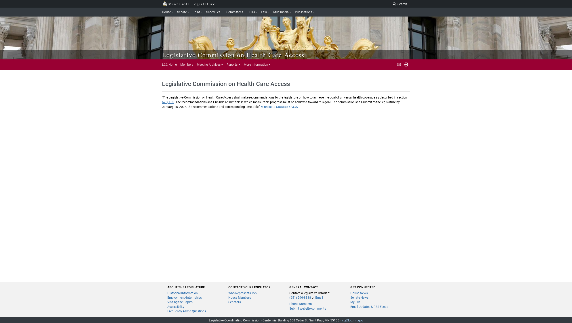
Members (186, 64)
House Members (239, 297)
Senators (234, 302)
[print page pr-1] (406, 64)
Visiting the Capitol (180, 302)
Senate (182, 12)
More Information (256, 64)
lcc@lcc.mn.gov (352, 320)
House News (359, 293)
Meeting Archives (209, 64)
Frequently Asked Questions (186, 311)
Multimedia (281, 12)
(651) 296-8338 (300, 297)
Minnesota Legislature (191, 3)
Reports (232, 64)
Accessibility (175, 306)
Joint (196, 12)
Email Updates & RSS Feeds (369, 306)
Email (319, 297)
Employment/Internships (184, 297)
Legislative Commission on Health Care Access (233, 54)
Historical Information (182, 293)
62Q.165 (168, 102)
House (166, 12)
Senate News (359, 297)
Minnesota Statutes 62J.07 (280, 107)
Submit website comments (307, 308)
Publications (303, 12)
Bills (252, 12)
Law (264, 12)
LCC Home (169, 64)
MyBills (355, 302)
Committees (234, 12)
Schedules (213, 12)
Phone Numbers (300, 304)
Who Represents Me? (242, 293)
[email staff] (399, 64)
